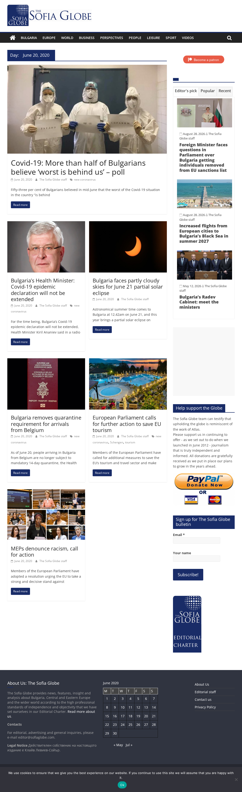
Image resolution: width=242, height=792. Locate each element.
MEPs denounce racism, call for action (44, 551)
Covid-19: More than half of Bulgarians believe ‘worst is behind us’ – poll (78, 167)
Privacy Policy (205, 707)
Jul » (129, 745)
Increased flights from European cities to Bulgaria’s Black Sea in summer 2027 (203, 233)
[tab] (186, 91)
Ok (122, 785)
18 (130, 716)
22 (107, 724)
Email (179, 534)
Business (87, 37)
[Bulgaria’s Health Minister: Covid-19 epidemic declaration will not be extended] (46, 224)
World (67, 37)
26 (138, 724)
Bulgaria (29, 37)
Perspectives (111, 37)
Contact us (203, 699)
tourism (130, 442)
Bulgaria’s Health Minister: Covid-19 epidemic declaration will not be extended (43, 290)
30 (115, 733)
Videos (188, 37)
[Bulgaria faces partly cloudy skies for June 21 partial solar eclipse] (128, 224)
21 (154, 716)
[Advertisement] (204, 361)
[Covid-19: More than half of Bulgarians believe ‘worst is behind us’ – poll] (87, 67)
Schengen (116, 442)
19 (138, 716)
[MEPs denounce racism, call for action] (46, 492)
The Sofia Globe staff (53, 179)
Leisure (153, 37)
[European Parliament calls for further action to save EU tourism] (128, 361)
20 (146, 716)
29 (107, 733)
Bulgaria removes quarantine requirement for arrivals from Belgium (46, 423)
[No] (236, 779)
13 (146, 707)
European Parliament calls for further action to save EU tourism (127, 423)
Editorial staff (205, 692)
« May (118, 745)
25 (130, 724)
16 (115, 716)
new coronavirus (85, 179)
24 (123, 724)
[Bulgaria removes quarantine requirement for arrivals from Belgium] (46, 361)
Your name (182, 553)
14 (154, 707)
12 (138, 707)
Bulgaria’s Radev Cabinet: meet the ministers (199, 302)
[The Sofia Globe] (12, 38)
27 (146, 724)
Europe (49, 37)
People (135, 37)
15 (107, 716)
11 (130, 707)
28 (154, 724)
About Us (202, 684)
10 (123, 707)
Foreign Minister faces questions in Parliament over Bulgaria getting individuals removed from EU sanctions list (203, 157)
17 (123, 716)
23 (115, 724)
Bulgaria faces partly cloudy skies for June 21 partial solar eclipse (128, 286)
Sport (171, 37)
